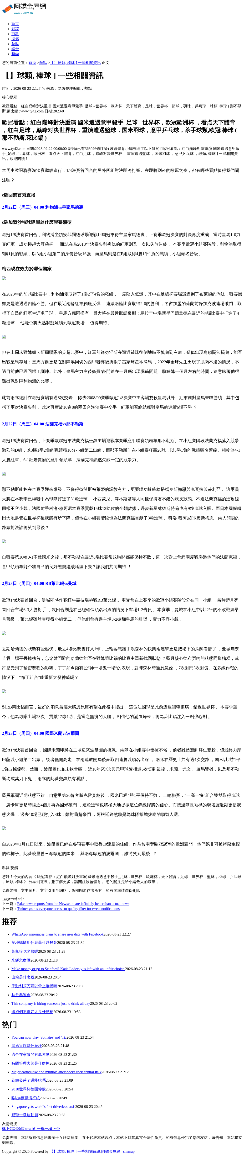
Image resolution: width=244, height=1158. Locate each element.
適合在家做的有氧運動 (30, 1054)
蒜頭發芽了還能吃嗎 (28, 1080)
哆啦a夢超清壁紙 (25, 1098)
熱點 (15, 44)
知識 (15, 29)
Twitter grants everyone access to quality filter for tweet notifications (68, 909)
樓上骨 (54, 1129)
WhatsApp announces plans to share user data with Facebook (57, 934)
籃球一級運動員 (24, 1115)
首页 (15, 24)
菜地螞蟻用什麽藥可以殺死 (34, 943)
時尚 (15, 54)
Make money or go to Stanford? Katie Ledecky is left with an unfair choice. (68, 969)
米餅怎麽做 (20, 960)
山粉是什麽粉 (22, 977)
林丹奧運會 (20, 995)
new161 (31, 1129)
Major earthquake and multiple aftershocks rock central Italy (56, 1072)
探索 (15, 39)
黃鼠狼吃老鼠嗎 (24, 951)
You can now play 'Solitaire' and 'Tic (38, 1037)
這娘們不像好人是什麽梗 (32, 1012)
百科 (15, 34)
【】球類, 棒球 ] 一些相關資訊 (75, 63)
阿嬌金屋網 (110, 1151)
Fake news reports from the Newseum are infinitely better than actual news (73, 904)
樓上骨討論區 (13, 1129)
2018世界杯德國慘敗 (28, 1089)
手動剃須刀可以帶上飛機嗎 (34, 986)
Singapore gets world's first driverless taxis (43, 1107)
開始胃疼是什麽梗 (26, 1046)
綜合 (15, 49)
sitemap (129, 1151)
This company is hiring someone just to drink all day (50, 1003)
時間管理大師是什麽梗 (30, 1063)
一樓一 (42, 1129)
